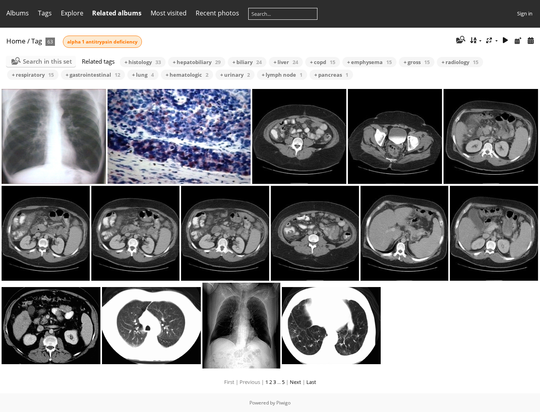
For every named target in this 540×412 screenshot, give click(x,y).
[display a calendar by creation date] (530, 40)
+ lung (143, 74)
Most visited (169, 13)
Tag (36, 40)
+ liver (286, 62)
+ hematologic (187, 74)
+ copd (322, 62)
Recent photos (217, 13)
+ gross (417, 62)
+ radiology (460, 62)
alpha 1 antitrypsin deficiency (102, 41)
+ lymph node (282, 74)
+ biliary (247, 62)
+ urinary (235, 74)
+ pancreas (331, 74)
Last (311, 382)
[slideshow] (505, 40)
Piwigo (283, 402)
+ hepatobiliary (197, 62)
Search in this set (47, 61)
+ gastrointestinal (93, 74)
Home (16, 40)
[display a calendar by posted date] (518, 40)
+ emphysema (369, 62)
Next (295, 382)
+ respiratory (33, 74)
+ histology (143, 62)
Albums (17, 13)
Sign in (524, 13)
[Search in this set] (460, 40)
